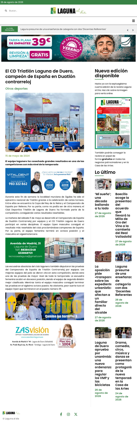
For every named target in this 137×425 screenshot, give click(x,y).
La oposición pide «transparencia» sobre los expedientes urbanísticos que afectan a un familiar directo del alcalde (107, 289)
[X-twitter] (76, 414)
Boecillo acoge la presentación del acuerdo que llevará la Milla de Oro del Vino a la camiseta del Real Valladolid (125, 215)
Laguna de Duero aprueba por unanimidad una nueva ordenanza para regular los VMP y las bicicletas (104, 364)
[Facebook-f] (61, 414)
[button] (133, 21)
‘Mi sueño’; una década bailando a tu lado (103, 201)
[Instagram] (68, 414)
